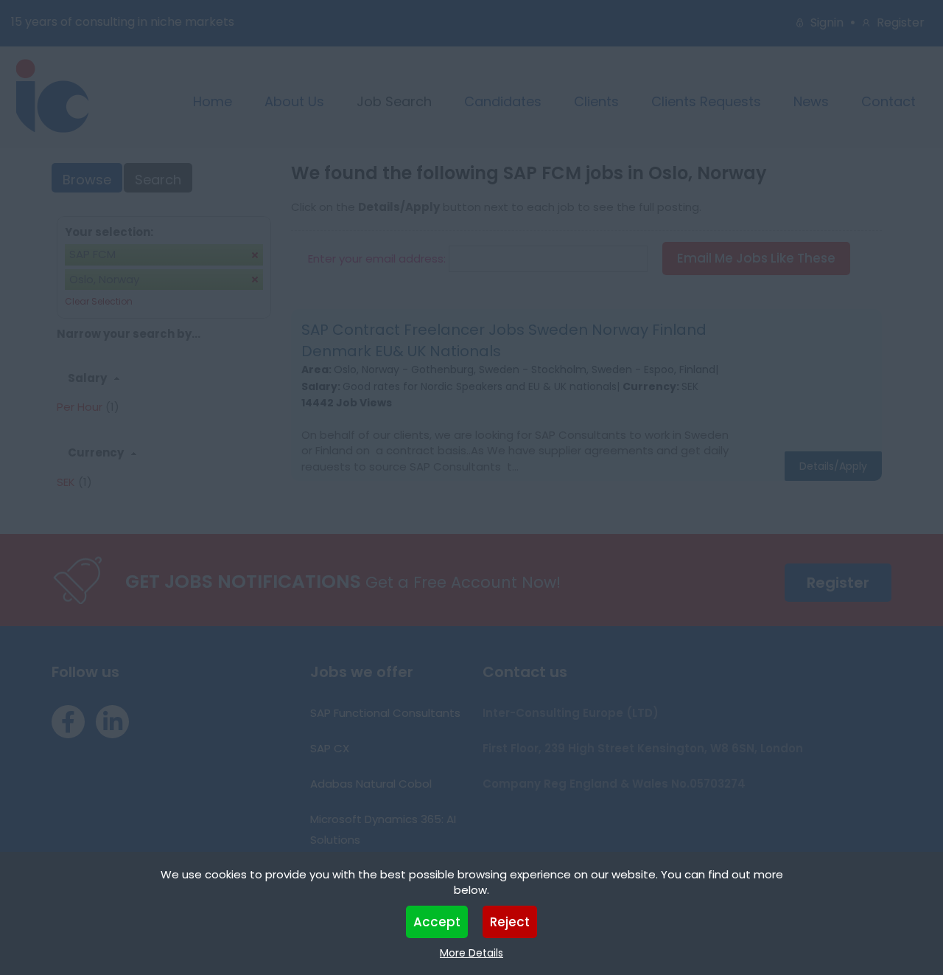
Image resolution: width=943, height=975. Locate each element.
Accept (436, 922)
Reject (510, 922)
